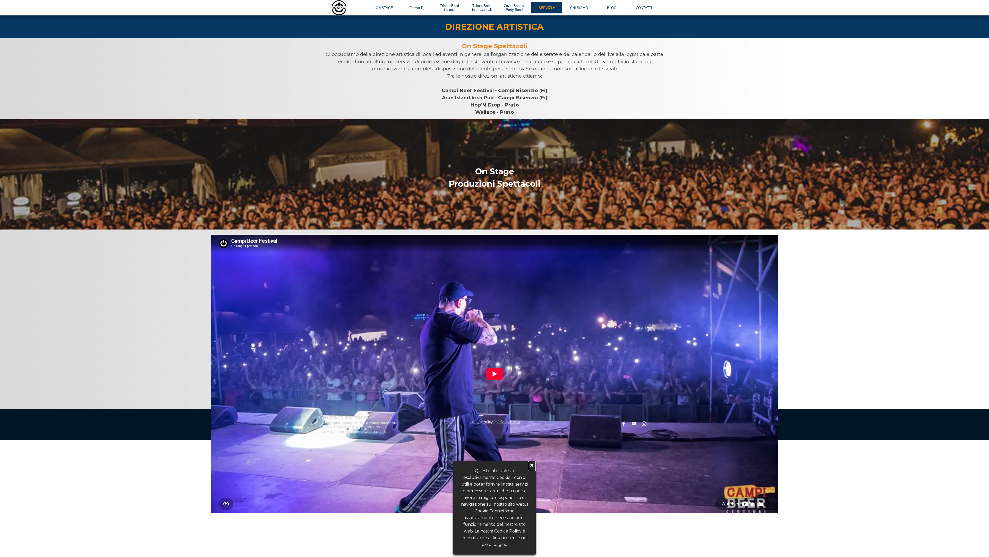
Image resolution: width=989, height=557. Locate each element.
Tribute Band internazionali (482, 8)
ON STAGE (384, 8)
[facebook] (623, 424)
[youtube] (634, 424)
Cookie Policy (481, 422)
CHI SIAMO (579, 8)
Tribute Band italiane (449, 8)
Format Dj (417, 8)
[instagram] (644, 424)
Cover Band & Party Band (514, 8)
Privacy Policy (508, 422)
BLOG (611, 8)
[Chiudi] (531, 466)
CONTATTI (644, 8)
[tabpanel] (494, 27)
